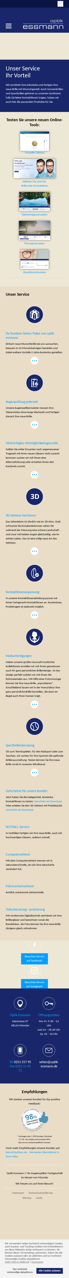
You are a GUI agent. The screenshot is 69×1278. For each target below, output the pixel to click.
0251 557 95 (22, 1062)
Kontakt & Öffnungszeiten (15, 4)
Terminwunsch (9, 4)
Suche (39, 1198)
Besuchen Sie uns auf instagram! (34, 984)
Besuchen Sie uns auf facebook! (34, 958)
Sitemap (26, 1198)
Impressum (37, 1262)
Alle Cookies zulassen (50, 1271)
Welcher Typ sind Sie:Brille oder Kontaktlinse (34, 183)
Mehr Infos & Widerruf (17, 1262)
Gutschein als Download (48, 801)
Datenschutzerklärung (41, 1193)
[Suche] (60, 4)
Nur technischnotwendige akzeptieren (20, 1271)
